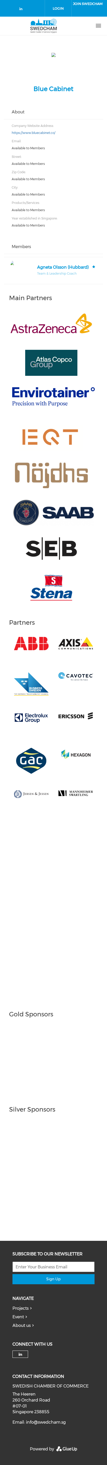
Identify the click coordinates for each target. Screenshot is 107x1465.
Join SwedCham (88, 4)
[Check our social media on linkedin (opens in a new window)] (22, 9)
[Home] (43, 26)
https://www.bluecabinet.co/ (33, 133)
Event (18, 1316)
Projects (20, 1308)
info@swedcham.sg (46, 1422)
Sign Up (53, 1279)
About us (21, 1325)
